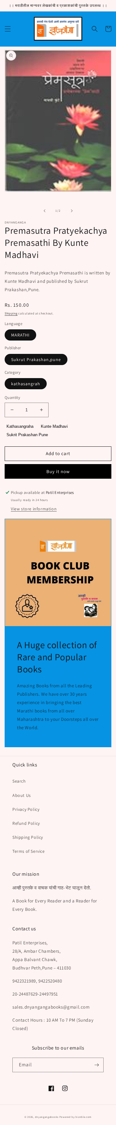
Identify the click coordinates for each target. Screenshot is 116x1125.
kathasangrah (25, 383)
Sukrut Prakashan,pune (36, 359)
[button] (8, 29)
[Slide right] (72, 211)
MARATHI (20, 335)
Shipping (11, 313)
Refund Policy (26, 823)
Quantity (12, 397)
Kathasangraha (19, 426)
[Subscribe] (96, 1065)
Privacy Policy (25, 809)
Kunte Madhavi (54, 426)
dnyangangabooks (47, 1116)
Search (19, 781)
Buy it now (58, 471)
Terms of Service (28, 851)
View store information (34, 509)
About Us (21, 795)
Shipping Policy (27, 837)
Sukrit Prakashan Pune (27, 434)
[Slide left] (44, 211)
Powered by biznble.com (75, 1116)
